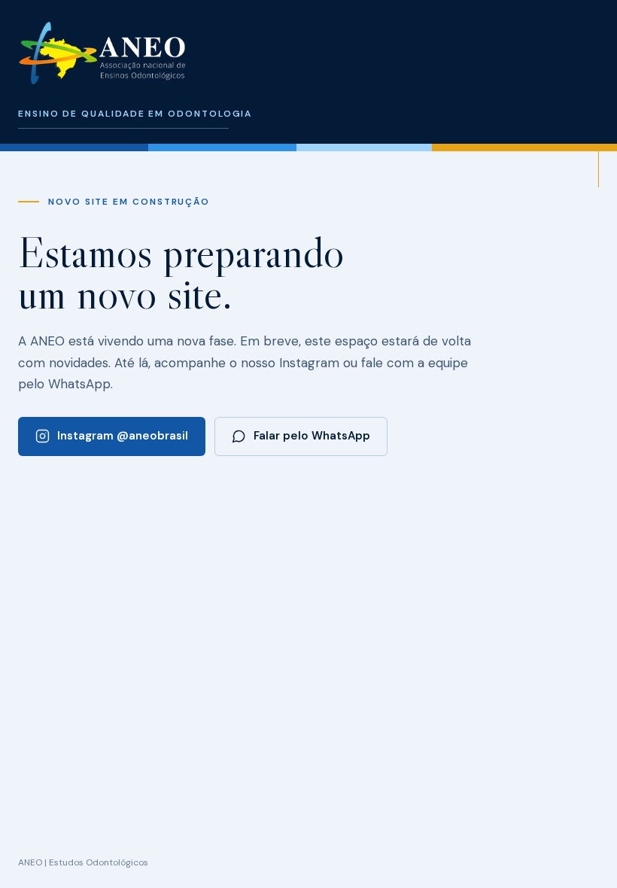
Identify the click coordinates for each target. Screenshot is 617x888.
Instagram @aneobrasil (122, 435)
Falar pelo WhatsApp (312, 435)
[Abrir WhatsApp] (579, 850)
